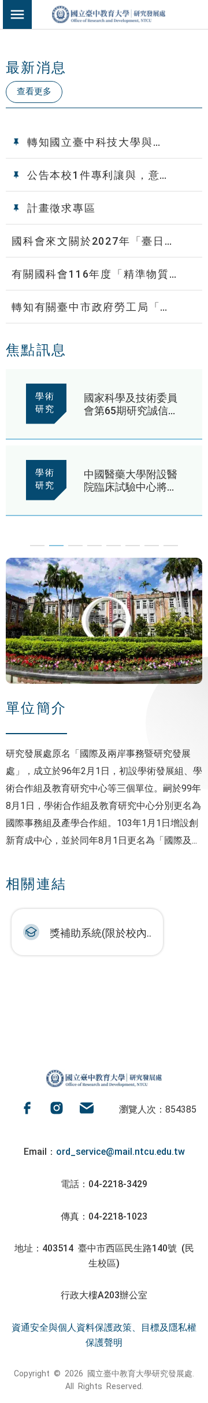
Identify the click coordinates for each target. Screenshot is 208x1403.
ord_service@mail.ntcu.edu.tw (120, 1150)
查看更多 (34, 90)
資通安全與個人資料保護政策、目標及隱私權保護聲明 (104, 1334)
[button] (37, 545)
